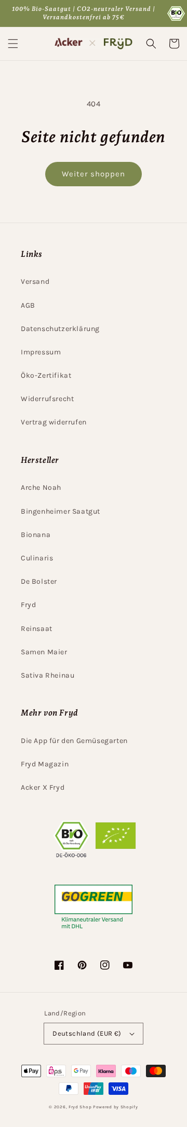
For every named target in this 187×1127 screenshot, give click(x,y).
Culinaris (37, 558)
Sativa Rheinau (47, 675)
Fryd (28, 604)
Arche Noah (41, 487)
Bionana (35, 534)
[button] (13, 43)
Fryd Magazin (45, 764)
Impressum (41, 352)
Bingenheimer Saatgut (60, 511)
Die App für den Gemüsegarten (74, 740)
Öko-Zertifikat (46, 375)
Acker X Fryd (42, 787)
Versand (35, 281)
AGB (28, 305)
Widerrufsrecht (47, 398)
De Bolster (39, 581)
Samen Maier (44, 652)
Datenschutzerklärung (60, 328)
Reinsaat (36, 628)
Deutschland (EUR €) (87, 1033)
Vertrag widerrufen (54, 422)
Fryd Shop (80, 1106)
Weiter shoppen (93, 173)
